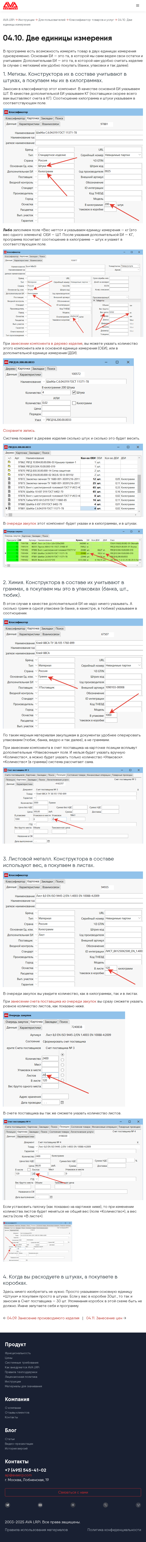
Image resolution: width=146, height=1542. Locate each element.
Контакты (11, 1417)
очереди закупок (21, 523)
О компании (13, 1408)
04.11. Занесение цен (104, 1318)
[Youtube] (40, 1505)
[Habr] (73, 1505)
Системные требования (21, 1362)
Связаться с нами (73, 1492)
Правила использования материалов (36, 1529)
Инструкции (13, 1381)
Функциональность (18, 1353)
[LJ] (105, 1505)
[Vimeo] (138, 1505)
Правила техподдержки (21, 1372)
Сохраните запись (19, 430)
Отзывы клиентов (17, 1412)
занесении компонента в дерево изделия (46, 343)
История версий (16, 1448)
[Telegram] (7, 1505)
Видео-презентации (19, 1444)
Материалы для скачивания (23, 1386)
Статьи (10, 1439)
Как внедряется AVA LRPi (22, 1367)
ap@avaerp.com (18, 1475)
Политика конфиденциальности (114, 1529)
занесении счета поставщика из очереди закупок (53, 1001)
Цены (8, 1358)
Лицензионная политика (21, 1377)
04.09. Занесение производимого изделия (43, 1318)
